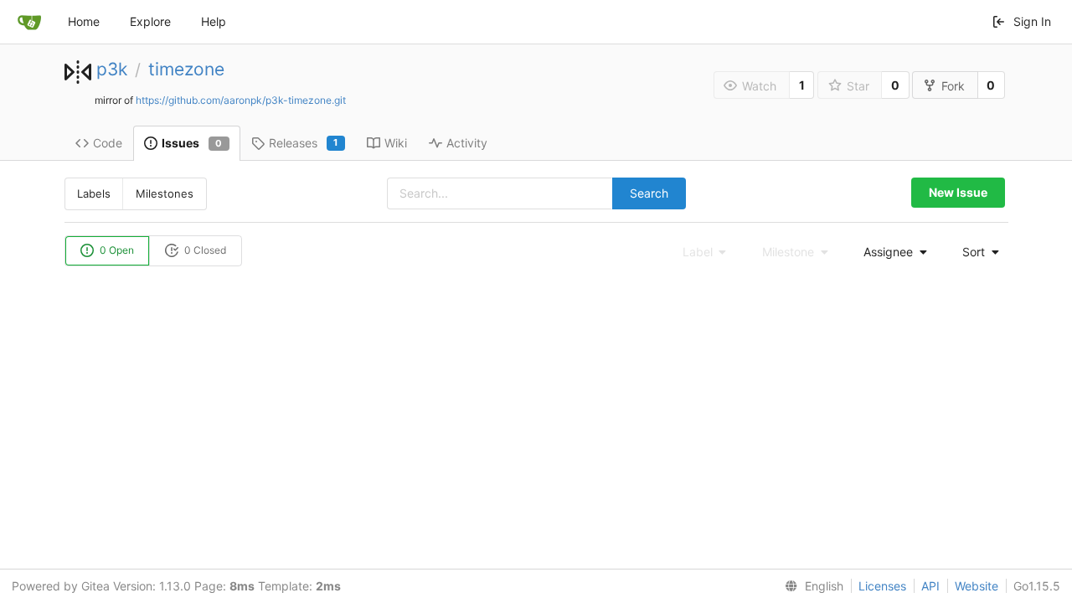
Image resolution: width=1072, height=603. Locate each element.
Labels (94, 193)
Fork (953, 86)
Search (649, 193)
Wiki (395, 143)
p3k (111, 69)
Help (213, 21)
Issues (192, 143)
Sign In (1032, 21)
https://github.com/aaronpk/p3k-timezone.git (241, 100)
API (930, 586)
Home (84, 21)
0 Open (115, 250)
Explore (150, 21)
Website (976, 586)
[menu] (890, 252)
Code (107, 143)
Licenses (882, 586)
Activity (466, 143)
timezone (186, 69)
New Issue (958, 192)
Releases (303, 143)
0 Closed (204, 250)
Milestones (164, 193)
